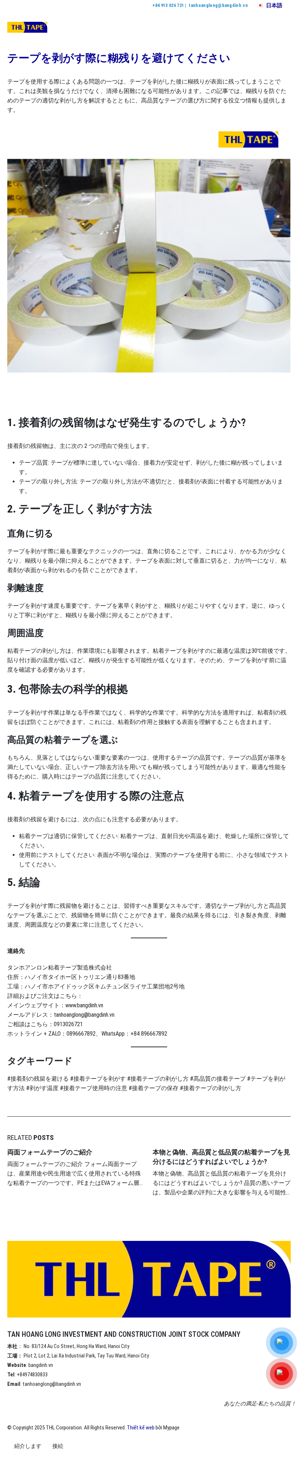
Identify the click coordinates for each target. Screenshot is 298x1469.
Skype (67, 1459)
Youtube (40, 1459)
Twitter (26, 1459)
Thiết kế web (140, 1427)
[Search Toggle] (267, 27)
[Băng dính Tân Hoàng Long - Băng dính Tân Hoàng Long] (27, 27)
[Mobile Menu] (284, 27)
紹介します (27, 1446)
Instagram (53, 1459)
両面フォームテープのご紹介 (49, 1152)
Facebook (13, 1459)
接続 (57, 1446)
